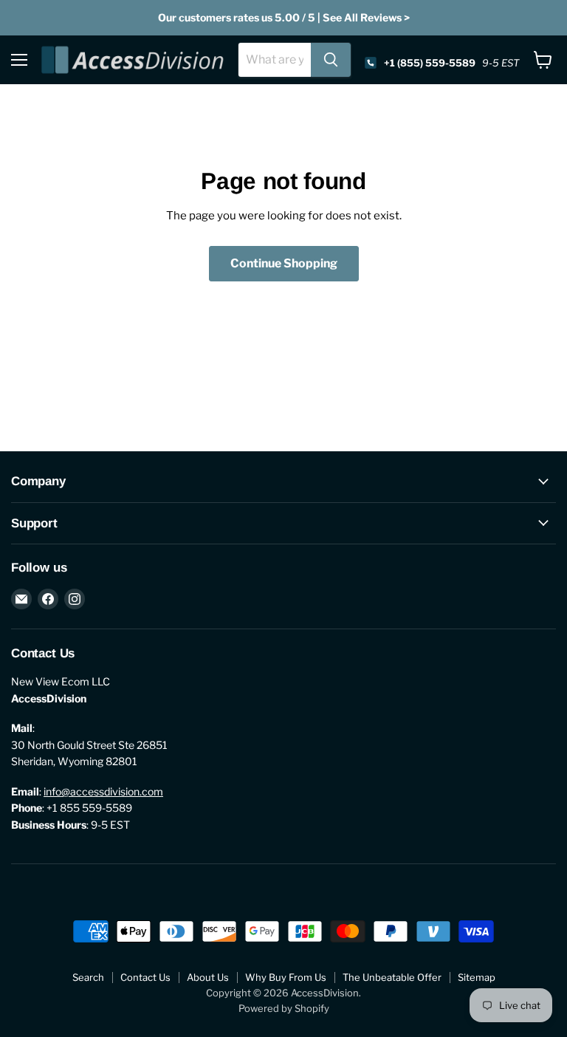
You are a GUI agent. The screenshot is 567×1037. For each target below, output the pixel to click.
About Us (208, 977)
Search (88, 977)
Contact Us (145, 977)
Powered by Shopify (283, 1008)
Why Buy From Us (285, 977)
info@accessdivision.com (103, 791)
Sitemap (476, 977)
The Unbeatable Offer (392, 977)
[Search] (331, 60)
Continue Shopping (283, 263)
